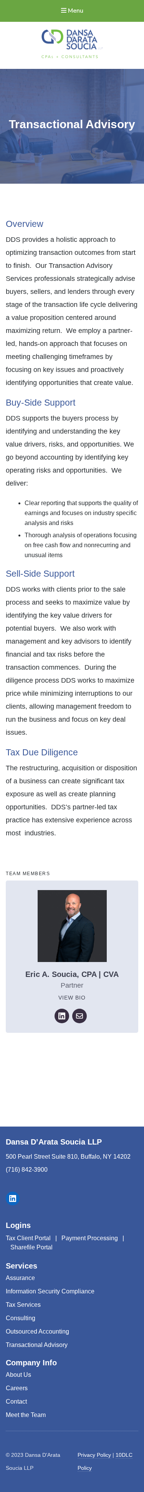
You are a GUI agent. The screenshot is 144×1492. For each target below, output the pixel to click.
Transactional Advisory (37, 1345)
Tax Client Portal (28, 1238)
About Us (18, 1374)
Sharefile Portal (31, 1247)
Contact (16, 1401)
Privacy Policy (94, 1455)
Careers (17, 1388)
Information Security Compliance (50, 1291)
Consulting (20, 1318)
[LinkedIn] (62, 1016)
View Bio (72, 998)
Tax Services (23, 1304)
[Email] (79, 1016)
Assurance (20, 1278)
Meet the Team (26, 1415)
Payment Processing (89, 1238)
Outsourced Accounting (37, 1331)
